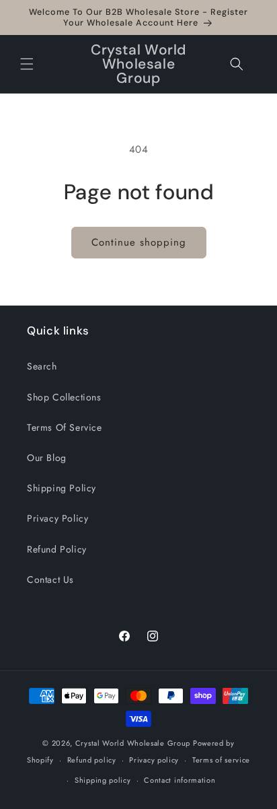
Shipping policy (103, 780)
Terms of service (221, 759)
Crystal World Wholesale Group (132, 743)
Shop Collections (64, 397)
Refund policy (91, 759)
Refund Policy (57, 549)
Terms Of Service (64, 427)
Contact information (179, 780)
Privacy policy (154, 759)
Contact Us (50, 579)
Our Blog (47, 457)
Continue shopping (138, 242)
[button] (27, 64)
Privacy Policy (57, 518)
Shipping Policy (61, 488)
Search (42, 366)
